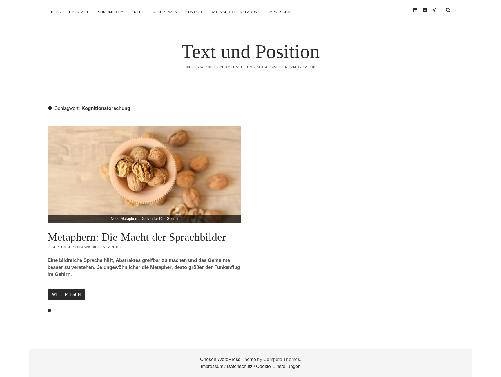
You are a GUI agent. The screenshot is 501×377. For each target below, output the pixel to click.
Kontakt (194, 12)
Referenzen (165, 12)
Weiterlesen (68, 296)
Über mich (79, 12)
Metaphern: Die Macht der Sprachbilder (144, 218)
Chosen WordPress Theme (228, 359)
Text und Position (250, 51)
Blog (56, 12)
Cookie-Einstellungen (278, 366)
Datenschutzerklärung (235, 12)
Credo (138, 12)
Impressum (279, 12)
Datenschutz (240, 366)
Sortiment (108, 12)
